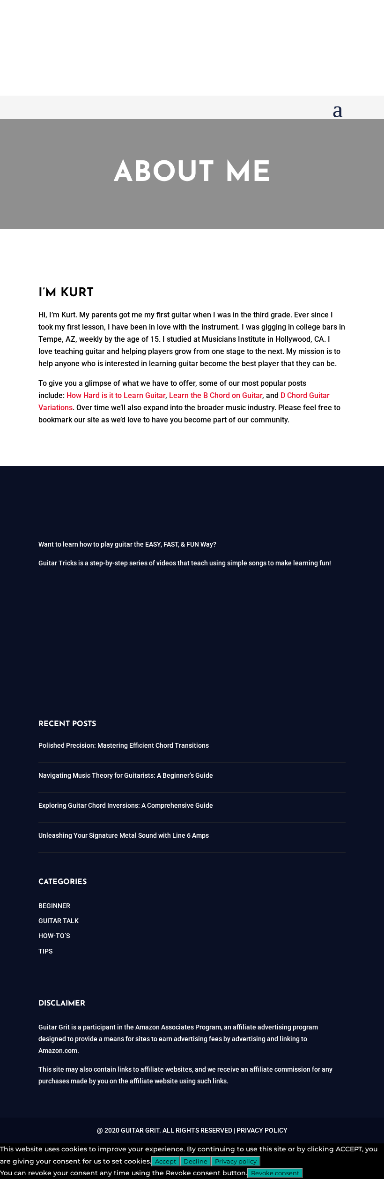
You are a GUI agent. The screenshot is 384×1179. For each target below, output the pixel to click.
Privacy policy (236, 1161)
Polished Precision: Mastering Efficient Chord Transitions (123, 745)
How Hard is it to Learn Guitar (115, 395)
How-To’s (54, 935)
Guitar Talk (58, 920)
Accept (165, 1161)
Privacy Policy (262, 1130)
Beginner (54, 905)
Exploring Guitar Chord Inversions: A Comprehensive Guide (125, 805)
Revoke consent (275, 1173)
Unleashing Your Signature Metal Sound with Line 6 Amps (123, 835)
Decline (195, 1161)
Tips (45, 951)
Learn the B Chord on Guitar (215, 395)
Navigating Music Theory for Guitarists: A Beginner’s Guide (125, 775)
